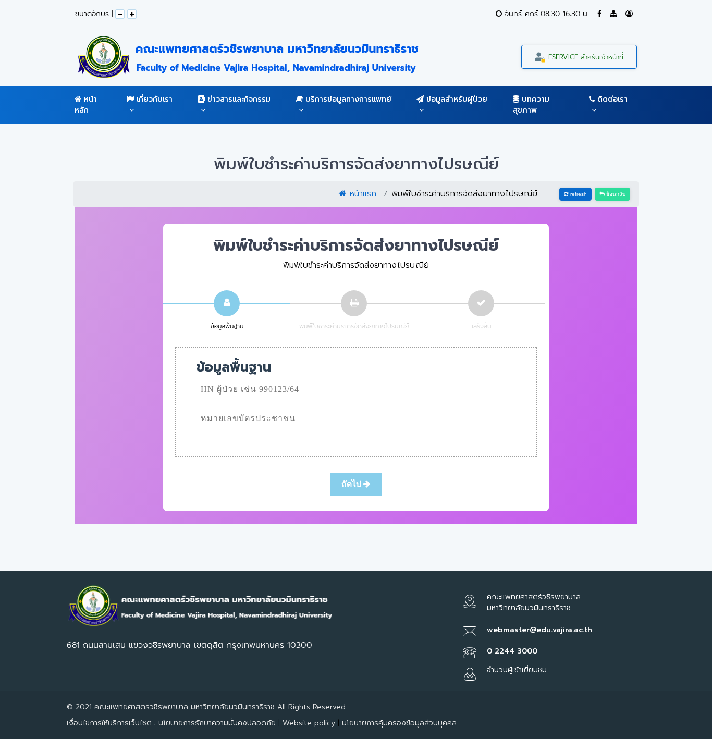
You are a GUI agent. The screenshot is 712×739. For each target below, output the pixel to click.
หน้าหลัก (86, 105)
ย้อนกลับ (615, 194)
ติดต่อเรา (611, 99)
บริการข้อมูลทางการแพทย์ (347, 99)
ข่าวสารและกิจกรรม (238, 99)
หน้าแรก (361, 194)
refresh (578, 194)
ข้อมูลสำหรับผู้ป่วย (455, 99)
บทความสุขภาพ (531, 105)
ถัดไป (352, 483)
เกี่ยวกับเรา (153, 99)
